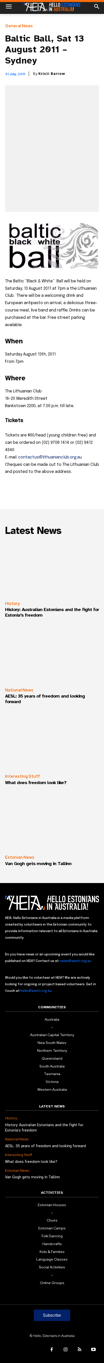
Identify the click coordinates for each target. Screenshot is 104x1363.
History (12, 603)
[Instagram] (65, 1349)
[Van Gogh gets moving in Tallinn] (52, 822)
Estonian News (19, 857)
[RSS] (79, 1349)
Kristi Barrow (51, 73)
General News (19, 26)
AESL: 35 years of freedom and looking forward (45, 698)
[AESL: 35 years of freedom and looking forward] (52, 655)
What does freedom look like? (35, 782)
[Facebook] (51, 1349)
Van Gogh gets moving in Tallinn (38, 863)
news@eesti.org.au (75, 961)
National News (19, 690)
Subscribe (52, 1315)
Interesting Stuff (22, 776)
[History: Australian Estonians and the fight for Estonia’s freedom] (52, 569)
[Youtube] (93, 1349)
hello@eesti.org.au (36, 991)
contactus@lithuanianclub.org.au (50, 457)
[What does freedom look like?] (52, 742)
